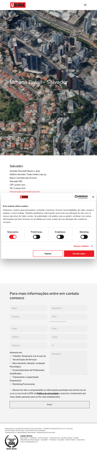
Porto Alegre (43, 438)
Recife (76, 438)
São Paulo (24, 438)
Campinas (33, 438)
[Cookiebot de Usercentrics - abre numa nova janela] (77, 197)
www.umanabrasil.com (29, 442)
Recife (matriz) (66, 438)
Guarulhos (81, 440)
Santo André (70, 440)
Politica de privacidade (48, 393)
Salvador (44, 440)
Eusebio (61, 440)
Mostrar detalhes (81, 246)
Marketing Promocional (46, 432)
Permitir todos (79, 254)
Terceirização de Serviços (14, 430)
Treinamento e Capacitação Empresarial (20, 432)
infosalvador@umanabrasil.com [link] (25, 191)
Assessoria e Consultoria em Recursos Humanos (23, 428)
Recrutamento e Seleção (35, 430)
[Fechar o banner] (93, 197)
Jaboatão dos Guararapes (30, 440)
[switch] (36, 237)
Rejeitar (48, 254)
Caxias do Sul (55, 438)
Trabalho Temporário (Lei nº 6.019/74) (58, 428)
